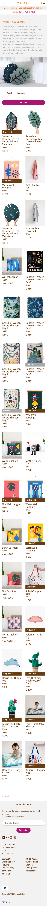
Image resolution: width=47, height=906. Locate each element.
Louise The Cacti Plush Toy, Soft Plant (11, 727)
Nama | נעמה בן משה (27, 12)
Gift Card (29, 865)
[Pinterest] (15, 837)
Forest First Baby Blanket (34, 726)
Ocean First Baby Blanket (11, 772)
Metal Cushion (10, 635)
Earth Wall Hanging (31, 550)
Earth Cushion (10, 549)
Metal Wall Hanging (8, 188)
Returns (5, 865)
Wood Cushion (10, 462)
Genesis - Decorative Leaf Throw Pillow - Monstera (10, 233)
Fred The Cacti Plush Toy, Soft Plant (33, 681)
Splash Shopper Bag (33, 594)
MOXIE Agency (31, 859)
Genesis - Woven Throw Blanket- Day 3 (34, 326)
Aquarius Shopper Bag (35, 772)
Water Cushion (10, 278)
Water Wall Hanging (31, 507)
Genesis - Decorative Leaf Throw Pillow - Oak (34, 141)
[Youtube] (7, 837)
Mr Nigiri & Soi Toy (33, 463)
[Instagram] (11, 837)
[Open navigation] (4, 3)
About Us (6, 874)
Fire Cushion (9, 592)
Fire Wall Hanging (11, 505)
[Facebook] (3, 837)
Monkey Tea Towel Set (32, 231)
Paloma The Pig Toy (33, 637)
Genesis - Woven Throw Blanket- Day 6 (11, 418)
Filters (23, 102)
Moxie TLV (21, 894)
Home (14, 12)
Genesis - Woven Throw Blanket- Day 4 (11, 372)
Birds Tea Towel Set (34, 188)
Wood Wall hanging (31, 417)
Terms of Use (7, 871)
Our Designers (31, 862)
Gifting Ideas (31, 868)
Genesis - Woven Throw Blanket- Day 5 (34, 372)
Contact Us (6, 859)
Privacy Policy (8, 868)
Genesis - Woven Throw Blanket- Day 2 (11, 326)
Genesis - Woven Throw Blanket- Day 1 (34, 281)
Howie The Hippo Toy (11, 680)
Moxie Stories (31, 871)
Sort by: (10, 93)
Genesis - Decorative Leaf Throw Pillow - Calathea (10, 141)
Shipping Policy (8, 862)
